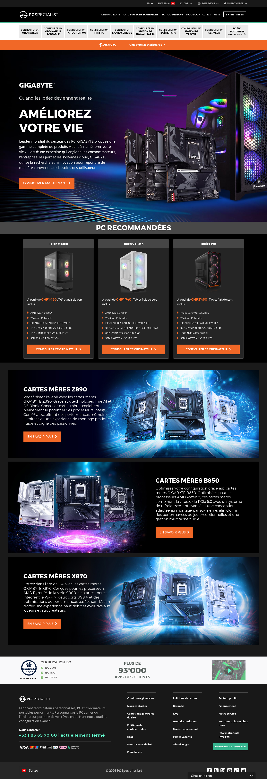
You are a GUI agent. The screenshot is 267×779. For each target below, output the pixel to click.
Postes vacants (182, 737)
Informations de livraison (229, 735)
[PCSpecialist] (38, 14)
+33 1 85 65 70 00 (38, 735)
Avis (217, 14)
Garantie (178, 706)
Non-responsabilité (139, 744)
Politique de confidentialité (136, 727)
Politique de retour (185, 698)
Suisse (33, 770)
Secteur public (228, 698)
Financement (227, 706)
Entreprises (235, 14)
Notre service (227, 713)
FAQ (175, 713)
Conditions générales (140, 698)
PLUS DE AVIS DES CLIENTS (132, 670)
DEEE (130, 736)
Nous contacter (137, 706)
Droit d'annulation (185, 721)
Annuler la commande (230, 746)
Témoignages (181, 744)
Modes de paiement (185, 729)
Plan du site (134, 752)
